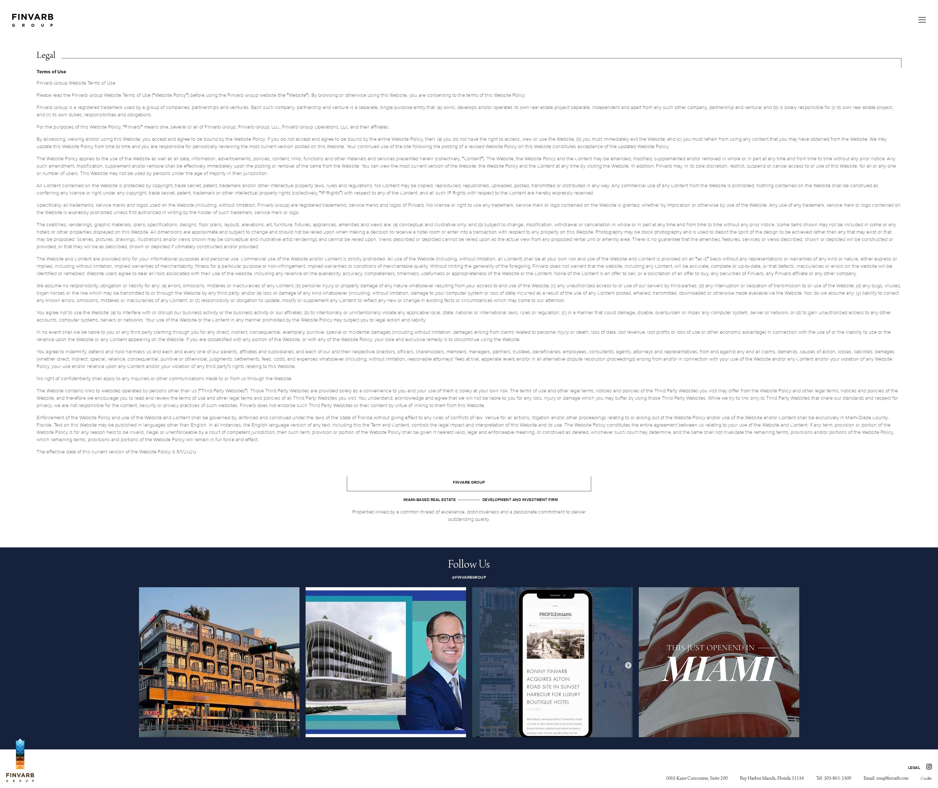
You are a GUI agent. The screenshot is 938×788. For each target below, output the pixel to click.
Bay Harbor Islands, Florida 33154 (772, 778)
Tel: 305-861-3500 (833, 778)
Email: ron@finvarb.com (885, 778)
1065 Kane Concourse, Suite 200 (697, 778)
